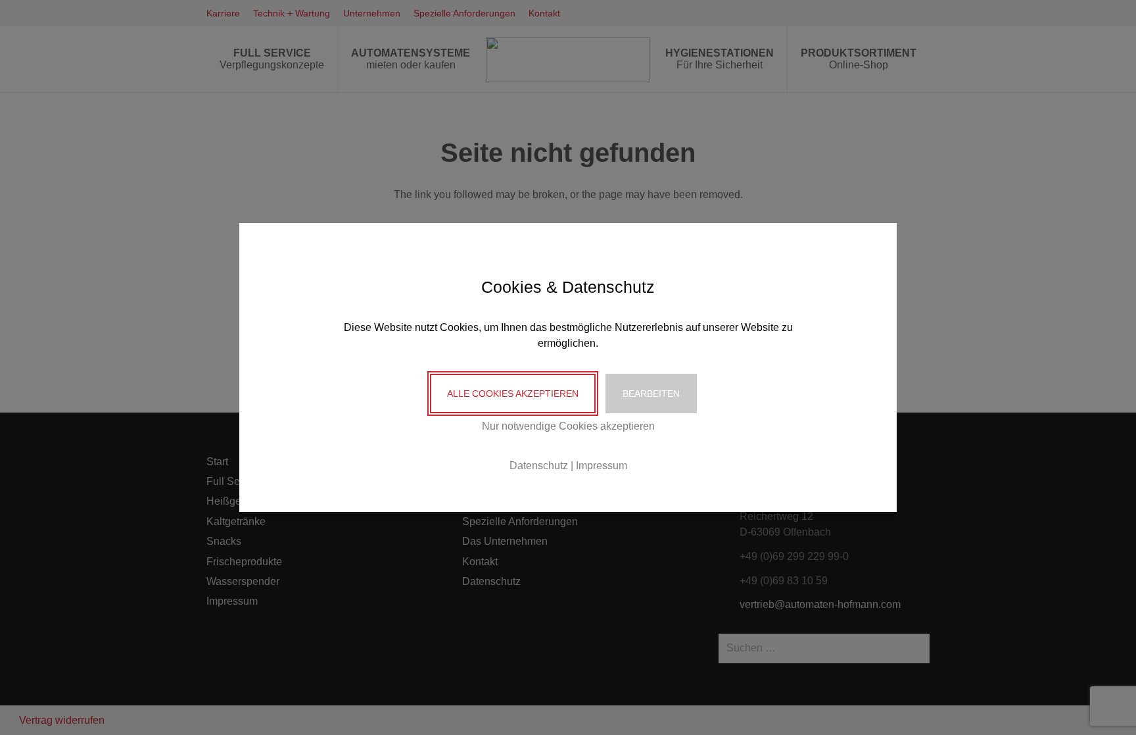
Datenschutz (538, 465)
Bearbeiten (651, 393)
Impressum (601, 465)
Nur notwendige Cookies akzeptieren (568, 426)
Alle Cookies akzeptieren (513, 393)
